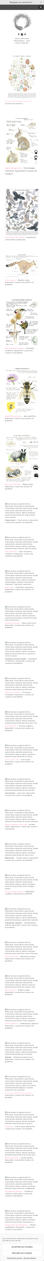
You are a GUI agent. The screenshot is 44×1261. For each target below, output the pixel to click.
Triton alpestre (11, 1023)
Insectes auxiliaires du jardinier (18, 1093)
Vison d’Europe (11, 956)
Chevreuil (9, 587)
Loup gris (9, 1126)
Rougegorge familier (14, 1191)
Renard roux (10, 990)
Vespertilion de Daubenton (16, 1225)
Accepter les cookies (22, 1247)
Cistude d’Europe (12, 623)
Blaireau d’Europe (13, 484)
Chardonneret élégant (14, 348)
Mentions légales (29, 1258)
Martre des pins (12, 1158)
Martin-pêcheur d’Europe (16, 824)
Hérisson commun (13, 692)
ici (34, 2)
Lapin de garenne (13, 168)
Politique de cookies (14, 1258)
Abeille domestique (13, 416)
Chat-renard (10, 280)
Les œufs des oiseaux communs (18, 101)
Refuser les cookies (22, 1253)
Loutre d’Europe (12, 759)
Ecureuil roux (11, 726)
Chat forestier (11, 551)
